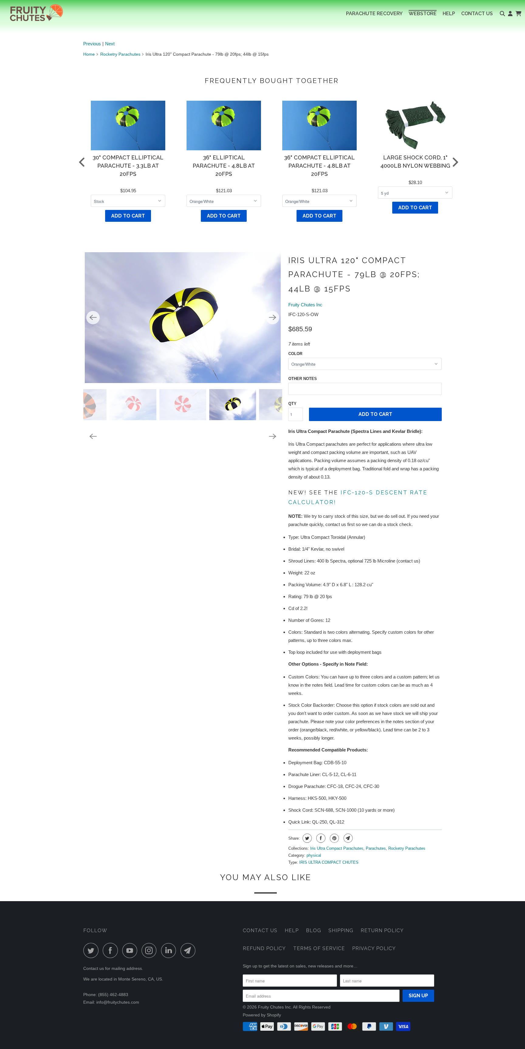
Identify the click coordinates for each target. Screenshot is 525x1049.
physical (314, 855)
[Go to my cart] (518, 14)
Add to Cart (128, 216)
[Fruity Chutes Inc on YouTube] (131, 950)
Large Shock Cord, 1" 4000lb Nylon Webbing (415, 161)
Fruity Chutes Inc (305, 304)
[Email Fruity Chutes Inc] (189, 950)
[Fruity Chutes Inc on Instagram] (151, 950)
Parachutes (376, 848)
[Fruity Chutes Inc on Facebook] (112, 950)
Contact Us (260, 930)
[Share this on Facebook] (320, 838)
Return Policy (382, 930)
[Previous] (93, 317)
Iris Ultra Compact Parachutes (336, 848)
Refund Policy (264, 948)
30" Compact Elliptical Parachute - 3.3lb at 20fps (128, 165)
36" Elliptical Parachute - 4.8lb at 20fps (224, 165)
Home (89, 54)
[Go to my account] (510, 14)
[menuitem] (374, 13)
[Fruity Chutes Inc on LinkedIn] (170, 950)
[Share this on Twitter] (306, 838)
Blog (313, 930)
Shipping (340, 930)
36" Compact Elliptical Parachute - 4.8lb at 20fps (319, 165)
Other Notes (302, 378)
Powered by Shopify (262, 1014)
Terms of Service (319, 948)
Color (295, 353)
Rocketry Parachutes (120, 54)
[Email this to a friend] (347, 838)
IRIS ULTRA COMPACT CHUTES (329, 862)
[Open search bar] (502, 14)
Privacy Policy (374, 948)
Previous (92, 43)
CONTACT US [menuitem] (477, 13)
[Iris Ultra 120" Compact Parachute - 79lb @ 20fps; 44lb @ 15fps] (183, 317)
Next (110, 43)
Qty (292, 403)
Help (292, 930)
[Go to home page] (31, 12)
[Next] (272, 317)
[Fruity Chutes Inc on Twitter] (92, 950)
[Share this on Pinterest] (333, 838)
